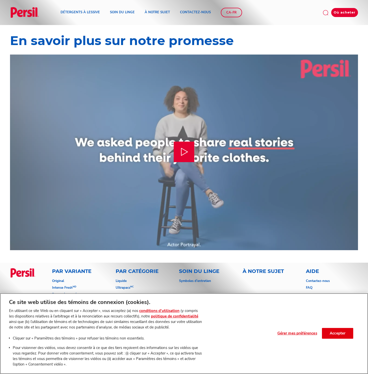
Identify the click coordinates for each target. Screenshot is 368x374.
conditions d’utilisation (159, 310)
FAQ (309, 287)
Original (58, 281)
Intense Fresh (64, 287)
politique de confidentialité (174, 316)
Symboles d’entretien (195, 281)
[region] (184, 333)
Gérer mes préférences (297, 333)
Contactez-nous (318, 281)
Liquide (121, 281)
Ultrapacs (125, 287)
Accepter (337, 333)
